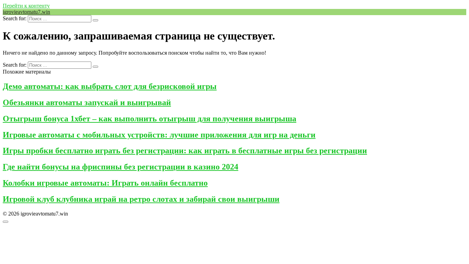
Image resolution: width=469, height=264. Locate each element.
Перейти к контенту (26, 6)
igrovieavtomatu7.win (26, 12)
